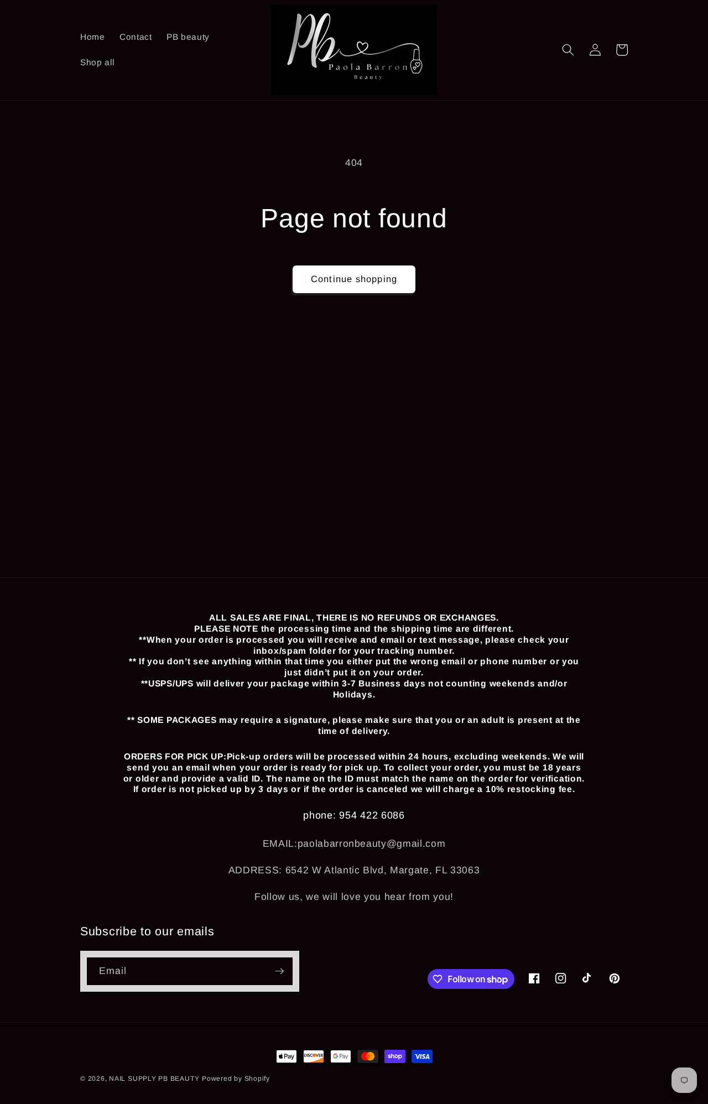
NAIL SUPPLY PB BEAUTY (154, 1078)
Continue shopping (354, 279)
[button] (568, 50)
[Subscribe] (279, 971)
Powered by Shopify (236, 1078)
